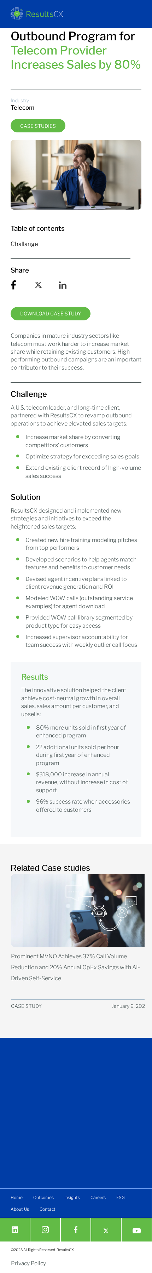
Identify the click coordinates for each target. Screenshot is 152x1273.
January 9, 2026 (130, 1006)
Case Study (26, 1006)
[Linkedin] (15, 1229)
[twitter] (106, 1231)
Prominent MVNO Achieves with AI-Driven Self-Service (75, 967)
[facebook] (76, 1229)
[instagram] (45, 1229)
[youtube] (137, 1231)
